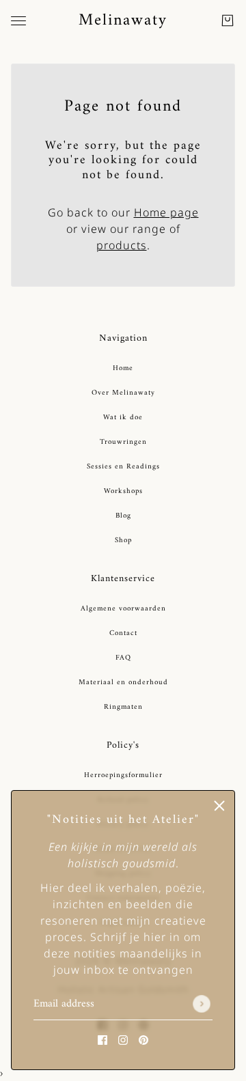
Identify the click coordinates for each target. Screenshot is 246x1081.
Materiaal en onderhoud (123, 682)
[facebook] (102, 1039)
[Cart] (227, 20)
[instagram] (123, 1039)
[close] (219, 806)
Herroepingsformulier (123, 775)
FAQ (123, 657)
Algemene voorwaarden (123, 608)
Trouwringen (123, 442)
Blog (123, 515)
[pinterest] (143, 1039)
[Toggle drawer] (18, 20)
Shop (123, 540)
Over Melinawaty (123, 393)
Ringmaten (123, 707)
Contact (123, 633)
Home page (166, 212)
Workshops (123, 491)
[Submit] (201, 1004)
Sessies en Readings (123, 466)
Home (123, 368)
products (121, 245)
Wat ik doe (123, 417)
